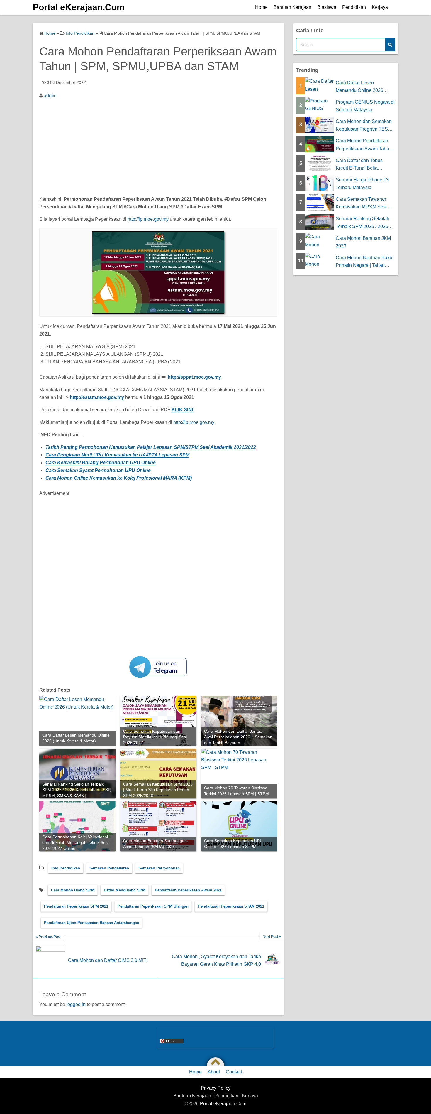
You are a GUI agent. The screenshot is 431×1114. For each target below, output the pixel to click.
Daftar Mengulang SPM (124, 890)
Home (261, 7)
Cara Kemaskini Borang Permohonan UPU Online (100, 462)
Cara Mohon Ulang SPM (72, 890)
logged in (76, 1004)
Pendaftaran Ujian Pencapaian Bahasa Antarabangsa (91, 923)
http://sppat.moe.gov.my (194, 377)
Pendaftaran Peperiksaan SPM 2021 (76, 906)
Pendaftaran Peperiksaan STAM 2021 (231, 906)
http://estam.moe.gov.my (97, 397)
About (214, 1071)
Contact (234, 1071)
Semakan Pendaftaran (109, 868)
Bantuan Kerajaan (292, 7)
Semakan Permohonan (159, 868)
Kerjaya (380, 7)
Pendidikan (354, 7)
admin (50, 95)
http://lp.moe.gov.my (148, 219)
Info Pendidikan (65, 868)
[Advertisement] (158, 147)
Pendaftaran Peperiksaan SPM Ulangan (153, 906)
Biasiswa (326, 7)
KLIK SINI (182, 409)
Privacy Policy (215, 1088)
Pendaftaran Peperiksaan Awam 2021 (188, 890)
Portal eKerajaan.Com (79, 7)
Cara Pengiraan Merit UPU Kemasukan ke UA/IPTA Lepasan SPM (117, 454)
